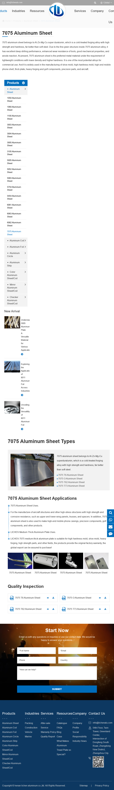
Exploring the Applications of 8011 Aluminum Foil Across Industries (24, 377)
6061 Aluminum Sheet (14, 206)
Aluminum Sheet (13, 90)
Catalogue (62, 723)
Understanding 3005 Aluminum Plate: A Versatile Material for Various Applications (24, 335)
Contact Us (97, 713)
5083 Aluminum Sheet (14, 179)
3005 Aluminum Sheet (14, 144)
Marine (28, 736)
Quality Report (48, 736)
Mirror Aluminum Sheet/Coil (12, 287)
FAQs (59, 727)
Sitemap (84, 785)
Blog (59, 732)
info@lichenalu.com (14, 2)
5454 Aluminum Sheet (14, 197)
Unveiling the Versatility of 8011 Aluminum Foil (24, 415)
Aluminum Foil (16, 247)
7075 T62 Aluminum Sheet (71, 482)
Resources (37, 11)
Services (80, 11)
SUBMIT (57, 689)
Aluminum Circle (13, 255)
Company (97, 11)
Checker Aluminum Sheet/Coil (12, 300)
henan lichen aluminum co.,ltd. (30, 785)
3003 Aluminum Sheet (14, 126)
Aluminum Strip (13, 264)
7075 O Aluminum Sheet (70, 478)
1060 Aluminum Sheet (14, 108)
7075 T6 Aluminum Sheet (70, 475)
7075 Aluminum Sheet (14, 233)
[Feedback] (110, 533)
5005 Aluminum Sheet (14, 161)
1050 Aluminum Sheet (14, 99)
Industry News (80, 741)
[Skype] (110, 512)
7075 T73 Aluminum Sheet (71, 486)
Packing (29, 723)
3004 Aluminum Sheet (14, 135)
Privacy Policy (102, 785)
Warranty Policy (48, 732)
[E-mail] (110, 526)
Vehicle (28, 732)
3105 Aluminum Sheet (14, 153)
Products (13, 83)
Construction (31, 727)
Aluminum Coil (16, 240)
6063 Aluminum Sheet (14, 215)
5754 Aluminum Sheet (14, 188)
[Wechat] (110, 519)
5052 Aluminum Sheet (14, 170)
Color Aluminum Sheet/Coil (12, 275)
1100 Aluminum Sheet (14, 117)
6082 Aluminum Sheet (14, 224)
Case (59, 736)
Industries (18, 11)
